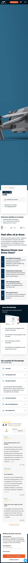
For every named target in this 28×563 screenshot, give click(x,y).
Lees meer (12, 461)
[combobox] (19, 431)
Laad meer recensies (14, 524)
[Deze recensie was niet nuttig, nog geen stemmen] (22, 464)
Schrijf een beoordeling (14, 425)
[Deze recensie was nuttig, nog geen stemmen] (20, 494)
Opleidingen (13, 2)
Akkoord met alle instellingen (14, 556)
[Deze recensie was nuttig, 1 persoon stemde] (20, 464)
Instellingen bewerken (14, 559)
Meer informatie (6, 551)
